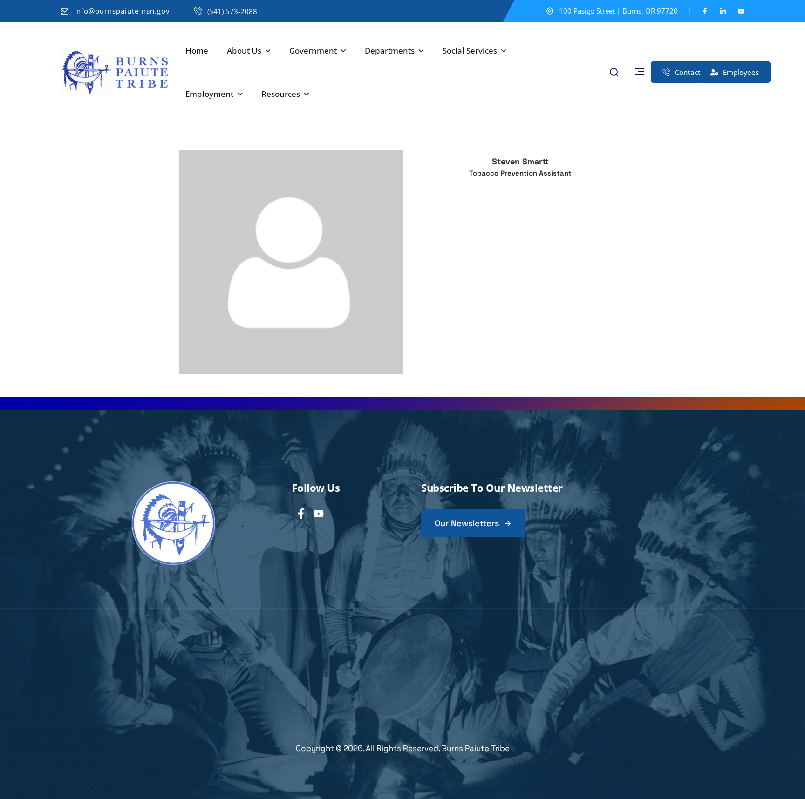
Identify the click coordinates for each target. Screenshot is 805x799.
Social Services (470, 50)
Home (196, 50)
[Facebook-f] (705, 11)
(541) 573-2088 (232, 11)
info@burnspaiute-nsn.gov (122, 10)
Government (313, 50)
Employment (209, 93)
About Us (244, 50)
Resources (280, 93)
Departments (390, 50)
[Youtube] (741, 11)
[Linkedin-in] (723, 11)
